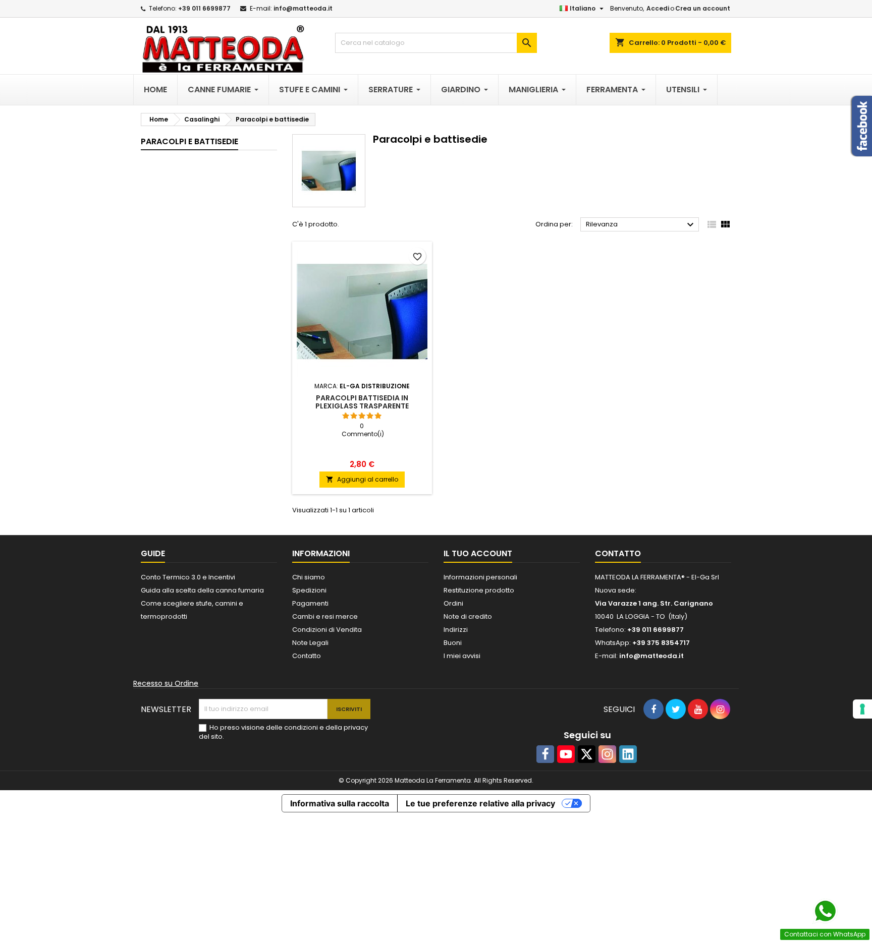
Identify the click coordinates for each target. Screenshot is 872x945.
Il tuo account (478, 553)
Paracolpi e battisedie (189, 141)
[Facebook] (545, 754)
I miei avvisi (462, 656)
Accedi (657, 8)
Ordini (453, 603)
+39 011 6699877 (204, 8)
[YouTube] (566, 754)
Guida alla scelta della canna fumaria (202, 590)
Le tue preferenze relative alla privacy (480, 803)
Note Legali (310, 642)
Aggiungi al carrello (362, 479)
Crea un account (702, 8)
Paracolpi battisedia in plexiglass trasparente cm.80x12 (362, 406)
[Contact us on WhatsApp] (825, 911)
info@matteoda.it (303, 8)
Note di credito (468, 616)
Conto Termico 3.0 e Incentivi (188, 577)
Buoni (453, 642)
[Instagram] (607, 754)
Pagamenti (310, 603)
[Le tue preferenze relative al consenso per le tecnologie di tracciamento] (862, 709)
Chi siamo (308, 577)
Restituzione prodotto (479, 590)
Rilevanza (641, 225)
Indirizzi (456, 629)
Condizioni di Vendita (327, 629)
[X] (586, 754)
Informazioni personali (480, 577)
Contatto (306, 656)
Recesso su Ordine (165, 683)
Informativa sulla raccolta (339, 803)
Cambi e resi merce (325, 616)
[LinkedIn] (628, 754)
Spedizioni (309, 590)
